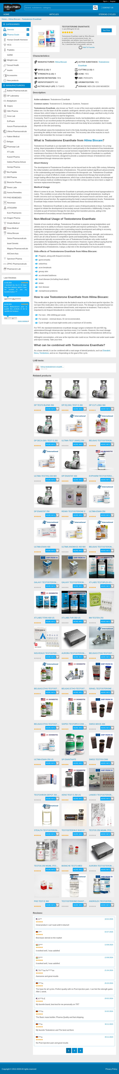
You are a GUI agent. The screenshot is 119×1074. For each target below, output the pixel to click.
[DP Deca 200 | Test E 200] (46, 426)
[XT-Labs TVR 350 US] (74, 603)
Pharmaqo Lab (13, 147)
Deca (36, 353)
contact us (108, 8)
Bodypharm (12, 101)
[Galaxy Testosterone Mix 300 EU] (74, 567)
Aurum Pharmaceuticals (17, 126)
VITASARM (12, 208)
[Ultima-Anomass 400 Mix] (74, 532)
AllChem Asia (12, 254)
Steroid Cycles (107, 14)
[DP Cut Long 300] (101, 390)
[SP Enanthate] (74, 745)
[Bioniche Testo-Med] (74, 851)
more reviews (23, 321)
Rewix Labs (12, 187)
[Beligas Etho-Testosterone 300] (101, 638)
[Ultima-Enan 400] (46, 532)
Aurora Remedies (14, 193)
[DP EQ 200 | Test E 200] (74, 390)
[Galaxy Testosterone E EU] (46, 567)
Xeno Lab (11, 116)
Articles (54, 14)
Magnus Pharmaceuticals (17, 249)
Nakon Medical (13, 137)
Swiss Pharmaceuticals (16, 238)
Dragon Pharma (13, 218)
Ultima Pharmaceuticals (17, 131)
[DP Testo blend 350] (46, 390)
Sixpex (10, 106)
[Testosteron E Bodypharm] (74, 815)
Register (113, 1)
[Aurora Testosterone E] (74, 638)
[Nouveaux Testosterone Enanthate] (46, 638)
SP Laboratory (13, 96)
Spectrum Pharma (14, 259)
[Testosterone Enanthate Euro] (74, 886)
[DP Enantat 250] (46, 497)
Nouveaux (11, 203)
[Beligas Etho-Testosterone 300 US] (74, 674)
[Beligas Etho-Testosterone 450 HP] (46, 674)
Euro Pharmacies (14, 213)
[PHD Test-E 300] (46, 886)
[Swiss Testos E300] (101, 745)
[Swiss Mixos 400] (101, 709)
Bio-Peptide (12, 172)
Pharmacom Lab (14, 269)
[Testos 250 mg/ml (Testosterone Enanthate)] (101, 815)
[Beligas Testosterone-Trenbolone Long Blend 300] (101, 426)
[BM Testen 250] (101, 603)
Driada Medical (13, 223)
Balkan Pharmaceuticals (17, 91)
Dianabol (106, 351)
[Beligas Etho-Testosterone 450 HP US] (46, 709)
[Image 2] (46, 51)
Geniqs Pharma (13, 167)
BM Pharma (12, 177)
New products (12, 80)
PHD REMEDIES (14, 198)
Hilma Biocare (13, 233)
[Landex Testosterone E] (101, 780)
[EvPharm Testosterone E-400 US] (101, 461)
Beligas (10, 142)
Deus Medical (12, 228)
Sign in (105, 1)
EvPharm (11, 121)
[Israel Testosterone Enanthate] (101, 674)
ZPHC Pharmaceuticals (17, 264)
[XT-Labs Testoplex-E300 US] (101, 567)
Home (6, 14)
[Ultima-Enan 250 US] (46, 745)
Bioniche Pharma (14, 182)
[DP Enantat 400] (74, 461)
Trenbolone (44, 353)
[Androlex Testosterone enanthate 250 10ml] (101, 886)
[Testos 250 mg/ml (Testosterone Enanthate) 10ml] (46, 851)
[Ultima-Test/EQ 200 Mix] (46, 461)
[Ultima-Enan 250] (101, 497)
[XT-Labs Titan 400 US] (46, 603)
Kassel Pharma (13, 157)
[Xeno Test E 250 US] (74, 780)
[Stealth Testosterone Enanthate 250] (46, 815)
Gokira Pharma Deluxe (16, 162)
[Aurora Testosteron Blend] (101, 851)
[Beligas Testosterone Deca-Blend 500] (101, 532)
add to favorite (89, 47)
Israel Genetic (12, 243)
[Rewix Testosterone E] (74, 497)
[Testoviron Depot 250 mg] (46, 780)
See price (106, 30)
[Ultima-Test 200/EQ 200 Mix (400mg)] (74, 426)
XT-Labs (10, 152)
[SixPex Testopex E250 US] (74, 709)
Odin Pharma (12, 111)
